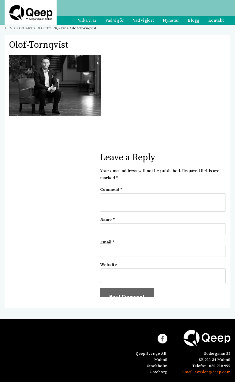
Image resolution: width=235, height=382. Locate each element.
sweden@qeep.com (212, 371)
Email (107, 242)
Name (107, 219)
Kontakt (216, 20)
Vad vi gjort (143, 20)
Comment (111, 189)
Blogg (194, 20)
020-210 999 (219, 365)
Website (108, 265)
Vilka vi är (87, 20)
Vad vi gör (114, 20)
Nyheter (171, 20)
